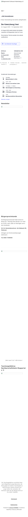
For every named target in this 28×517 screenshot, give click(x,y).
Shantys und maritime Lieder (13, 83)
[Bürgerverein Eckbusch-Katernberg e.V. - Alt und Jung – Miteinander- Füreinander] (12, 1)
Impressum (14, 499)
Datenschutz (14, 504)
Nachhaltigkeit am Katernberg (13, 87)
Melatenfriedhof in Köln (11, 79)
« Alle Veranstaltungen (7, 16)
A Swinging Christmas (11, 92)
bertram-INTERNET (13, 507)
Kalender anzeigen (5, 99)
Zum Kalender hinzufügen (10, 44)
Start (2, 10)
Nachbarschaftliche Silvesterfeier (14, 96)
